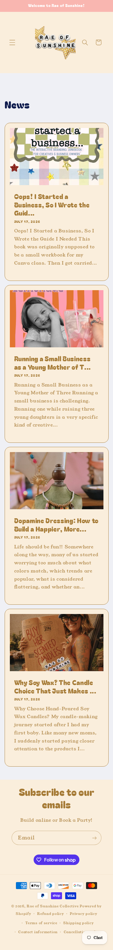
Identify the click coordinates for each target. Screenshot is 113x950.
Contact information (38, 932)
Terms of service (41, 923)
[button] (12, 42)
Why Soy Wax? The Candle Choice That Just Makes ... (55, 686)
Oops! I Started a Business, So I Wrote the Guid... (52, 204)
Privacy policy (83, 913)
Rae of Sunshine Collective (53, 906)
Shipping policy (78, 923)
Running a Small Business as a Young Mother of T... (52, 362)
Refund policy (50, 913)
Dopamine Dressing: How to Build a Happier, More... (56, 524)
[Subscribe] (94, 838)
